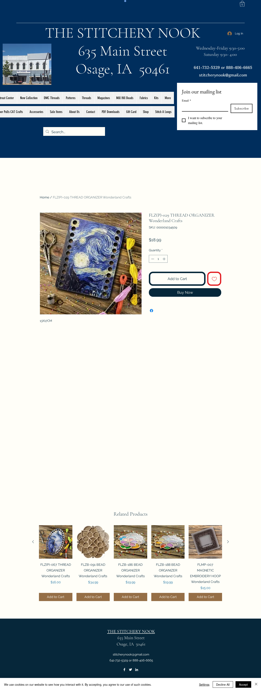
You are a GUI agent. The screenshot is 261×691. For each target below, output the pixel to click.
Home (44, 197)
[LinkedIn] (137, 670)
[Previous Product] (33, 541)
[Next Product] (228, 541)
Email (186, 100)
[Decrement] (152, 259)
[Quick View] (55, 542)
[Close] (256, 684)
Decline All (223, 684)
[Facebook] (124, 670)
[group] (130, 563)
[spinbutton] (158, 259)
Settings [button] (204, 684)
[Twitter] (130, 670)
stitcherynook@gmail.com (223, 75)
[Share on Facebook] (151, 310)
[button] (242, 4)
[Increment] (164, 259)
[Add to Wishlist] (214, 279)
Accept (243, 684)
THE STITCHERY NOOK (122, 33)
